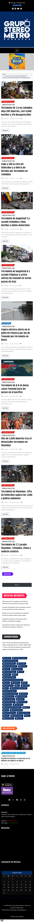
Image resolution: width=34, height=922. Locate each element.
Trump (6, 715)
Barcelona (23, 666)
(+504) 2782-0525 (12, 821)
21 (21, 887)
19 (12, 887)
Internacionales (22, 696)
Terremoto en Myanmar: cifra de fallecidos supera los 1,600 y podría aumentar (16, 495)
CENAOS (7, 669)
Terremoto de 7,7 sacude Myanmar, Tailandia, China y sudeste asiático (16, 548)
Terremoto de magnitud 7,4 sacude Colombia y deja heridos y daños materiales (15, 221)
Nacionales (8, 704)
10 (4, 884)
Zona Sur (19, 718)
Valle (28, 715)
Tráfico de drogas (17, 715)
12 (12, 884)
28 (21, 890)
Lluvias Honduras (9, 699)
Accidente (7, 658)
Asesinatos (22, 663)
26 (12, 890)
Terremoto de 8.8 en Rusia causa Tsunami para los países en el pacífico (15, 388)
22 (25, 887)
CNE (16, 674)
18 (8, 887)
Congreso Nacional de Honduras (13, 680)
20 (17, 887)
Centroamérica (18, 669)
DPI (18, 685)
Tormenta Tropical (24, 713)
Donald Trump (8, 685)
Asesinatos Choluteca (10, 666)
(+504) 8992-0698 (13, 823)
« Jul (16, 896)
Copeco (7, 682)
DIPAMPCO (16, 682)
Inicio (3, 74)
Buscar (7, 574)
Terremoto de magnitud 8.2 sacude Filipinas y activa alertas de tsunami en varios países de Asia (16, 276)
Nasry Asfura (18, 704)
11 (8, 884)
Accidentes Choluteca (20, 658)
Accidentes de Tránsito (11, 661)
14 (21, 884)
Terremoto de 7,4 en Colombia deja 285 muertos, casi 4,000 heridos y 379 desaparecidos (16, 111)
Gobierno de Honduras (11, 693)
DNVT (24, 682)
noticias (6, 118)
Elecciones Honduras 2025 (19, 688)
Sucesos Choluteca (10, 713)
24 (4, 890)
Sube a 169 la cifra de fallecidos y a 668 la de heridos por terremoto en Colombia (14, 169)
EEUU (6, 688)
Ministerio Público (9, 702)
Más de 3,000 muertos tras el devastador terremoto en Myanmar (16, 442)
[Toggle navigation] (17, 50)
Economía (25, 685)
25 (8, 890)
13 (17, 884)
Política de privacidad (17, 916)
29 (25, 890)
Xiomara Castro (9, 718)
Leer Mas (5, 130)
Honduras (24, 693)
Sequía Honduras (17, 710)
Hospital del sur (9, 696)
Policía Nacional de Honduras (12, 707)
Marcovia (21, 699)
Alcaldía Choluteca (10, 663)
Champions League (10, 672)
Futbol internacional (10, 691)
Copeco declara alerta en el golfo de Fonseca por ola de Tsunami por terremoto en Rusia (15, 335)
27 (17, 890)
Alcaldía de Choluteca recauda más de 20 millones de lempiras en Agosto (15, 759)
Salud (6, 710)
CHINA (21, 672)
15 (25, 884)
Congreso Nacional (10, 677)
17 (4, 887)
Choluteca (7, 674)
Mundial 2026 (22, 702)
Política (27, 707)
